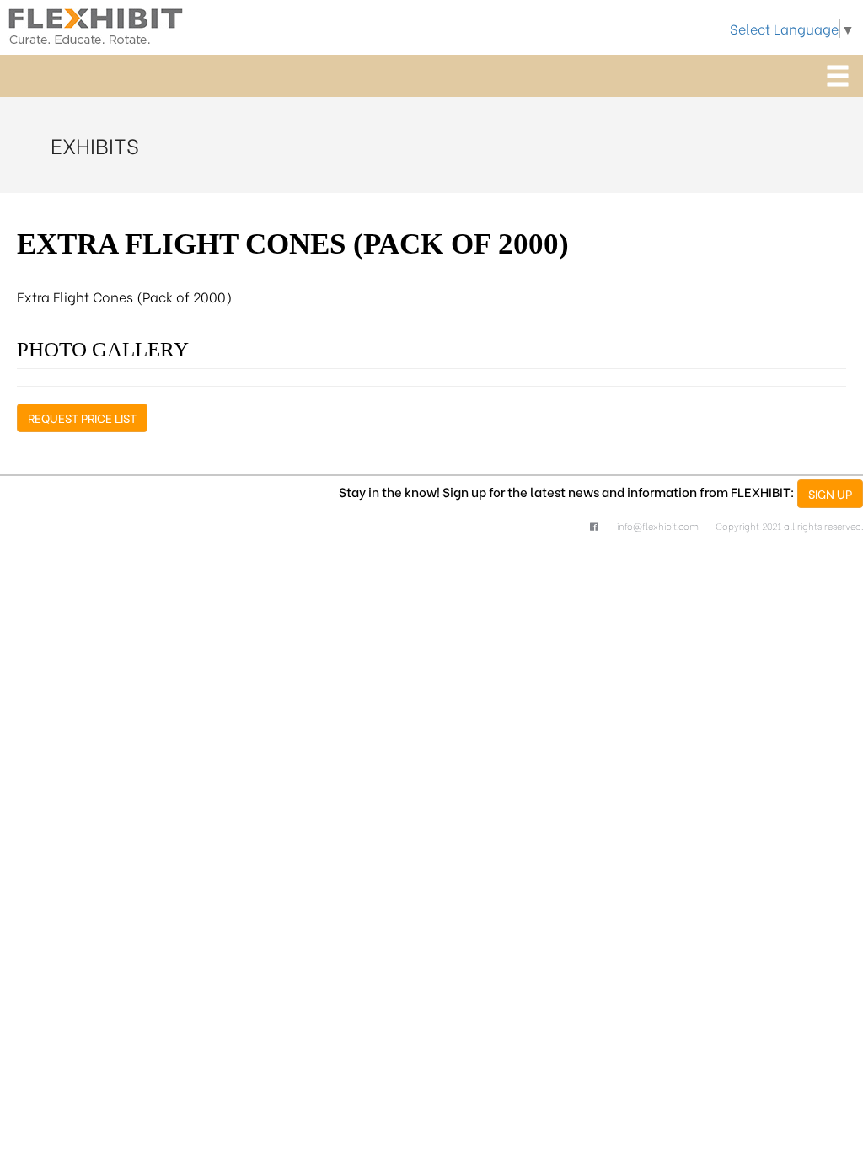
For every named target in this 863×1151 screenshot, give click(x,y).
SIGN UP (830, 493)
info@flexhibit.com (658, 526)
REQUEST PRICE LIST (82, 417)
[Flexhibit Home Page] (95, 23)
